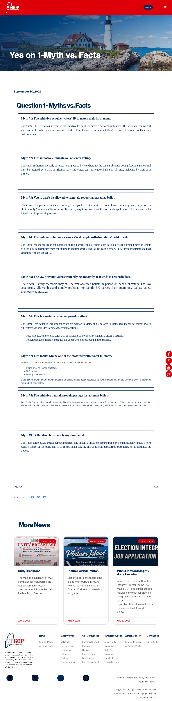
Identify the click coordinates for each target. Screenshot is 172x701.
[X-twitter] (35, 678)
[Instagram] (86, 678)
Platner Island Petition (83, 571)
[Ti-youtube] (60, 678)
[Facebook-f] (9, 678)
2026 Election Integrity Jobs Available (133, 572)
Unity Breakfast (29, 571)
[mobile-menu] (162, 7)
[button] (32, 497)
